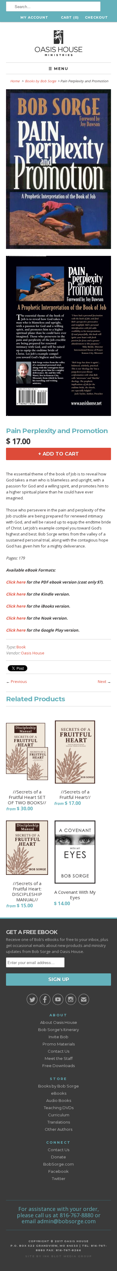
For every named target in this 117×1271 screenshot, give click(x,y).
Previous (19, 681)
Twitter (58, 1178)
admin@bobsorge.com (66, 1221)
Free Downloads (58, 1065)
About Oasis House (58, 1022)
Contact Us (58, 1051)
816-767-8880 (76, 1215)
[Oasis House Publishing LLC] (58, 42)
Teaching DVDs (59, 1107)
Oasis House (32, 653)
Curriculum (58, 1114)
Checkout (96, 17)
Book (21, 647)
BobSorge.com (58, 1164)
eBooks (58, 1093)
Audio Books (58, 1100)
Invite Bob (58, 1036)
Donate (58, 1156)
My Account (34, 17)
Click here (16, 582)
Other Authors (58, 1129)
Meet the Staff (59, 1058)
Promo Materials (59, 1044)
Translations (58, 1122)
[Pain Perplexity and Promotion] (58, 170)
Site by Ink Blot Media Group (58, 1256)
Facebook (58, 1171)
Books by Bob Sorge (40, 81)
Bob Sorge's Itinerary (58, 1029)
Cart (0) (70, 17)
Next (102, 681)
